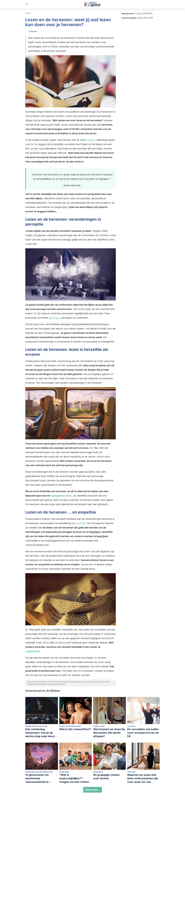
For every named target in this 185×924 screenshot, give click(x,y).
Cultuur (28, 13)
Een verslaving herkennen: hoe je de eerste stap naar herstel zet (41, 733)
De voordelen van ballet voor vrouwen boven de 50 (143, 733)
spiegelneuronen (61, 495)
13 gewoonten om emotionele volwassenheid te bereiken (37, 778)
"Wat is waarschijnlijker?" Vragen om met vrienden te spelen (75, 778)
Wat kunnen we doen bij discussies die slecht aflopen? (109, 733)
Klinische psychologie (36, 726)
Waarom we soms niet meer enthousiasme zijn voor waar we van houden (142, 778)
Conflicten (98, 726)
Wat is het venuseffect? (75, 729)
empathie (80, 523)
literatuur (91, 139)
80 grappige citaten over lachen (106, 776)
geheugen (54, 317)
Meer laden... (92, 789)
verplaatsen (32, 651)
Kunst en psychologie (70, 726)
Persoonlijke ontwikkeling (39, 772)
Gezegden (64, 772)
